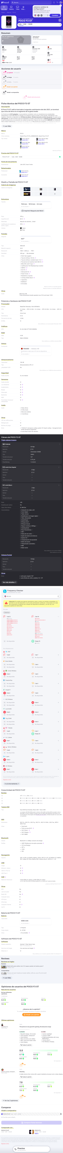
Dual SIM (22, 809)
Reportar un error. (7, 779)
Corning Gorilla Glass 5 (27, 277)
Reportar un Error (5, 1143)
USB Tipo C (4, 873)
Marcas (9, 12)
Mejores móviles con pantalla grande (52, 286)
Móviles (4, 9)
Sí (20, 507)
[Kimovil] (5, 2)
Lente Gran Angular (10, 467)
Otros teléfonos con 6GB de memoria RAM (51, 341)
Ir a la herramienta (11, 784)
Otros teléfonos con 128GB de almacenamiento (50, 370)
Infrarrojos (4, 902)
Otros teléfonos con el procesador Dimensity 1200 (49, 323)
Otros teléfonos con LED (55, 552)
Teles (17, 9)
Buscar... (16, 2)
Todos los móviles (3, 12)
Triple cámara (25, 514)
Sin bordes (24, 283)
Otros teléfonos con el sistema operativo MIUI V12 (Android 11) (47, 953)
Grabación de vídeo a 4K (28, 510)
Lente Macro (8, 485)
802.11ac (51, 822)
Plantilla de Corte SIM (41, 814)
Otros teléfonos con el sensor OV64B (52, 550)
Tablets (11, 9)
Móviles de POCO (57, 150)
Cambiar (55, 15)
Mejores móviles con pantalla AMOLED (52, 288)
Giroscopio (4, 392)
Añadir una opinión (32, 1014)
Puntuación (4, 346)
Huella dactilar (5, 382)
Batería (3, 916)
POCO (14, 12)
